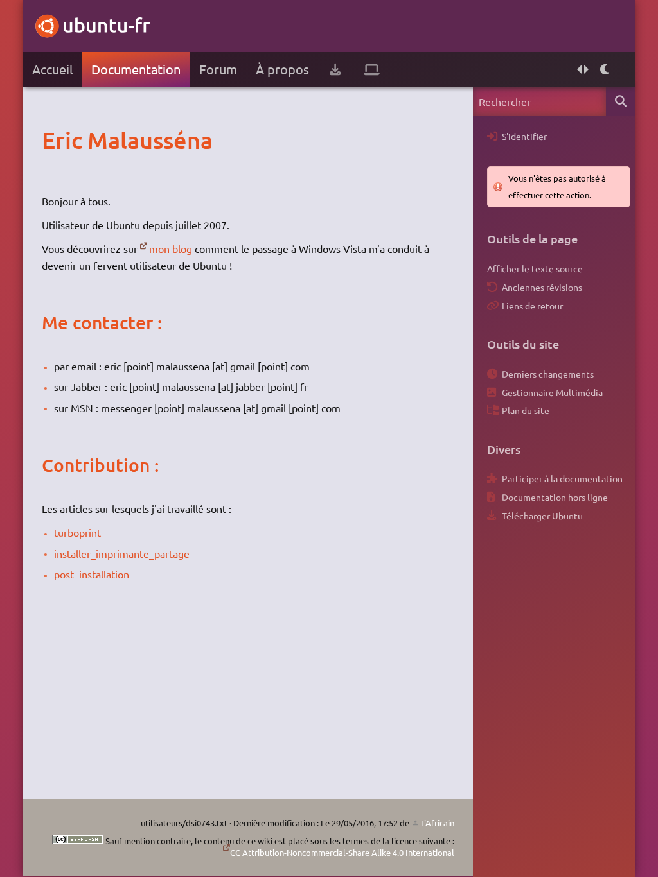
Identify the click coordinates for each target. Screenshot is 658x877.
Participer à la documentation (562, 478)
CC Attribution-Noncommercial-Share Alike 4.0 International (342, 852)
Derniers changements (548, 373)
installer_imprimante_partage (122, 553)
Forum (218, 69)
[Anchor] (55, 140)
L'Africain (437, 822)
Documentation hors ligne (555, 497)
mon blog (170, 248)
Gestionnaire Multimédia (552, 392)
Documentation (136, 69)
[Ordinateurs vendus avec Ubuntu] (371, 69)
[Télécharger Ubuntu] (335, 69)
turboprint (77, 532)
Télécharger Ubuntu (542, 515)
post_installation (91, 574)
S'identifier (524, 136)
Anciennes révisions (542, 287)
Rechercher (620, 101)
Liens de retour (532, 305)
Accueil (52, 69)
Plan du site (525, 410)
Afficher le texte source (535, 268)
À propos (282, 69)
